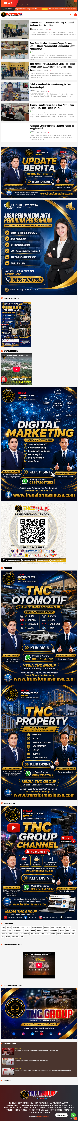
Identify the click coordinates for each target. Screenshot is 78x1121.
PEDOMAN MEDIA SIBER (13, 1105)
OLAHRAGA (16, 934)
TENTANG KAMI (43, 1103)
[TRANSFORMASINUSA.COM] (39, 1099)
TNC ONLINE (9, 1110)
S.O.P (36, 1103)
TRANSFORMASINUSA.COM (37, 927)
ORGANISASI (46, 927)
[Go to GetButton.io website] (73, 1119)
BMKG (73, 934)
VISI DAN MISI (68, 1110)
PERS (32, 934)
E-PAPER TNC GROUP (44, 1112)
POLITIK (22, 927)
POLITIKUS (37, 934)
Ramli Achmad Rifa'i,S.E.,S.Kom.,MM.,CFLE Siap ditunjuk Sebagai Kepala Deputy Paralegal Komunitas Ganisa (52, 65)
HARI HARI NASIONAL (54, 930)
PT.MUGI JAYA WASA (45, 934)
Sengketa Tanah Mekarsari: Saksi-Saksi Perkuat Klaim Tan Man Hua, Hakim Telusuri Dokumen (52, 106)
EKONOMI (73, 930)
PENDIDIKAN (4, 930)
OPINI (69, 927)
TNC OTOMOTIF (24, 1108)
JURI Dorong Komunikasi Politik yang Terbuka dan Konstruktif (31, 1060)
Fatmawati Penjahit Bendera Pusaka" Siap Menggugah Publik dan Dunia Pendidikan (52, 24)
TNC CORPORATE (69, 1108)
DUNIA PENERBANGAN (25, 934)
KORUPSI (33, 930)
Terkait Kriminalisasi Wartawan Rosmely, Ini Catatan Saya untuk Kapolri (51, 86)
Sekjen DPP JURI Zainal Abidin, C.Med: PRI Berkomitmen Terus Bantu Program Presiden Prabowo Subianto (53, 9)
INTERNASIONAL (16, 927)
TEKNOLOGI (59, 934)
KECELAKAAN (4, 934)
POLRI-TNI (28, 927)
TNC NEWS (46, 930)
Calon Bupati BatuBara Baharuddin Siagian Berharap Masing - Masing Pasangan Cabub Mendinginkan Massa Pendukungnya (52, 46)
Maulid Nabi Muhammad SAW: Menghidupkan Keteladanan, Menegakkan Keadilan (36, 1050)
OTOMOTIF (8, 937)
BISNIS (64, 927)
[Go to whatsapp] (73, 1115)
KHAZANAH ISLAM (15, 937)
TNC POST (32, 1110)
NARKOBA (10, 934)
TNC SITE (17, 1110)
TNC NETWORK (58, 1108)
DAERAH (3, 927)
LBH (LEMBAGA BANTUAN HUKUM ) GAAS (46, 1105)
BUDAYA (67, 930)
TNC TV (22, 937)
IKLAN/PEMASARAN (27, 1105)
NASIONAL (9, 927)
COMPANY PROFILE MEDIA (25, 1103)
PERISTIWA (58, 927)
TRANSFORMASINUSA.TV (18, 930)
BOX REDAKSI (13, 1103)
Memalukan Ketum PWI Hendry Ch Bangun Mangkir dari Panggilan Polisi (52, 127)
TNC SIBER (24, 1110)
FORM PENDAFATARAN (65, 1105)
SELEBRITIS (62, 930)
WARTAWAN (39, 930)
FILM (3, 937)
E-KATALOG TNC (32, 1112)
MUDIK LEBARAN (67, 934)
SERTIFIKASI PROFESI (56, 1110)
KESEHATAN (27, 930)
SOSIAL (52, 927)
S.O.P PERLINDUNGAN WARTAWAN (59, 1103)
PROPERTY (53, 934)
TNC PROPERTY (34, 1108)
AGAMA (10, 930)
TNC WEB (50, 1108)
